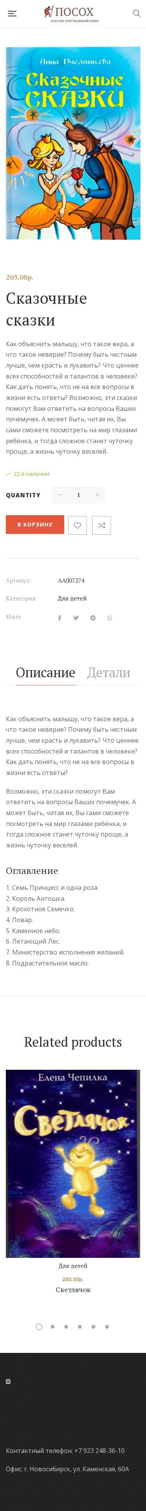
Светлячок (73, 1289)
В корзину (35, 524)
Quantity (23, 495)
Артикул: (19, 580)
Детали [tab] (108, 672)
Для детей (72, 598)
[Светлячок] (73, 1164)
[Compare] (101, 525)
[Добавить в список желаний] (77, 525)
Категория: (21, 598)
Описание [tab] (46, 672)
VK (8, 1381)
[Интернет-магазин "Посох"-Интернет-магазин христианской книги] (74, 13)
